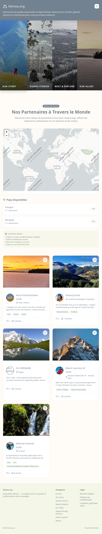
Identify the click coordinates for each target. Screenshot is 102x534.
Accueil (59, 494)
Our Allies (60, 508)
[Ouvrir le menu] (97, 6)
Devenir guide (61, 517)
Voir (93, 208)
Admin (58, 521)
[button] (6, 132)
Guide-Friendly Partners (62, 512)
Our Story (60, 497)
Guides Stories (62, 501)
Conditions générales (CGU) (89, 504)
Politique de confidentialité (86, 498)
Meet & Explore (62, 504)
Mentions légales (87, 494)
